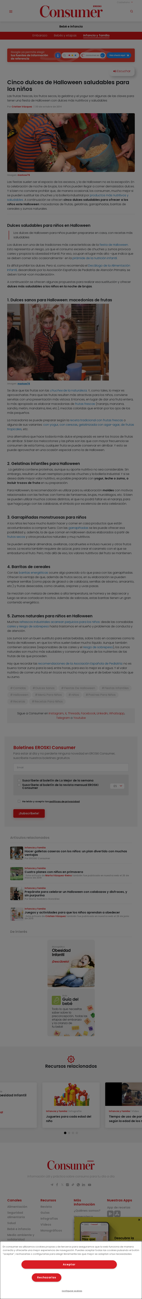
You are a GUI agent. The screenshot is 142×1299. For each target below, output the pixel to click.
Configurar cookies (72, 1291)
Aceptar (69, 1264)
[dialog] (71, 1270)
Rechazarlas (46, 1277)
